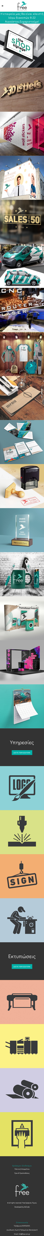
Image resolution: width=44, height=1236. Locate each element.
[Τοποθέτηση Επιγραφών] (22, 876)
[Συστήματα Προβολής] (22, 618)
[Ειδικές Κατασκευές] (22, 920)
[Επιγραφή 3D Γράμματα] (22, 90)
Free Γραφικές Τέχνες (29, 1203)
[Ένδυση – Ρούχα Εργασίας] (22, 354)
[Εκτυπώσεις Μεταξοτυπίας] (22, 1134)
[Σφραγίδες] (22, 486)
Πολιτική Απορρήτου (22, 1169)
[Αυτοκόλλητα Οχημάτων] (22, 266)
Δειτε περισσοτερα (22, 753)
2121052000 (26, 1226)
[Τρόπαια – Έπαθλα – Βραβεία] (22, 530)
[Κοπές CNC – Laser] (22, 310)
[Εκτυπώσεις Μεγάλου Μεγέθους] (22, 178)
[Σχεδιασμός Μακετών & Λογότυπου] (22, 788)
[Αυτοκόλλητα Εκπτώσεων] (22, 222)
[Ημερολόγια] (22, 706)
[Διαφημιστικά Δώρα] (22, 574)
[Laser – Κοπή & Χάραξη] (22, 832)
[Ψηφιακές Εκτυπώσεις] (22, 1046)
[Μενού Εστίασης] (22, 398)
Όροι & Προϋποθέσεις (22, 1173)
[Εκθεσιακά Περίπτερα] (22, 662)
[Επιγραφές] (22, 46)
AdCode (27, 1207)
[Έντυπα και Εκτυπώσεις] (22, 442)
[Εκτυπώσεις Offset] (22, 1090)
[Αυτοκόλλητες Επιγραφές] (22, 134)
